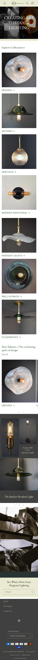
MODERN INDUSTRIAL (14, 212)
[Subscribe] (31, 592)
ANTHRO (7, 131)
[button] (4, 3)
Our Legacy (8, 606)
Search (6, 601)
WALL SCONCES (10, 296)
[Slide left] (14, 412)
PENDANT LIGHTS (12, 255)
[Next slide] (23, 505)
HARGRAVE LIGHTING (16, 651)
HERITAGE (8, 171)
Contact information (20, 658)
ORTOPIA (7, 90)
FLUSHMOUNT (10, 337)
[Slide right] (23, 412)
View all (5, 354)
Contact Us (8, 611)
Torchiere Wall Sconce (28, 449)
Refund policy (26, 655)
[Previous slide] (14, 505)
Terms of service (15, 655)
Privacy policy (30, 651)
